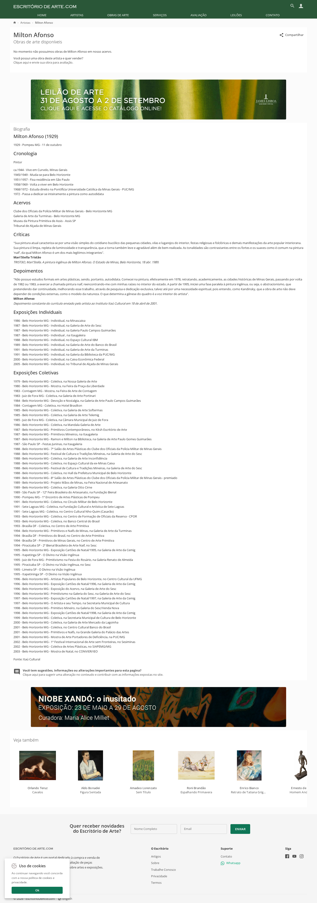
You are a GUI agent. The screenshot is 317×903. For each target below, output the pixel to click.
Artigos (156, 856)
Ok (37, 890)
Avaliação (199, 15)
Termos (156, 883)
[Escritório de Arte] (44, 6)
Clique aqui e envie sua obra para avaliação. (43, 62)
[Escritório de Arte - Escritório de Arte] (33, 848)
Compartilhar (294, 35)
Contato (273, 15)
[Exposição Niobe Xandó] (158, 726)
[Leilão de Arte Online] (158, 118)
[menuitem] (41, 15)
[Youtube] (294, 856)
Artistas (76, 15)
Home (41, 15)
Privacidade (159, 876)
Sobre (155, 863)
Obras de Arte (118, 15)
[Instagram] (302, 856)
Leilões (236, 15)
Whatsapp (233, 863)
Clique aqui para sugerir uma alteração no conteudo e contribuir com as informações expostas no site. (93, 672)
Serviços (160, 15)
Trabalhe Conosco (163, 869)
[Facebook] (287, 856)
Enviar (240, 829)
